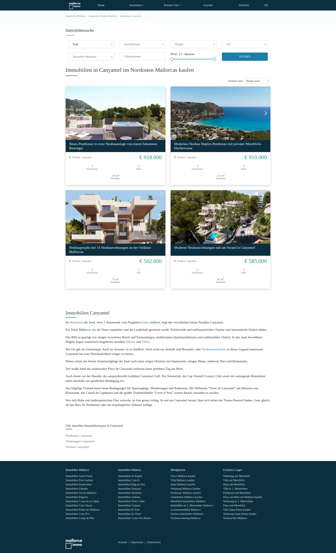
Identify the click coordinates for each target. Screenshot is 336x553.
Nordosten (76, 322)
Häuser (130, 342)
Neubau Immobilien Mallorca (187, 513)
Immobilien (135, 5)
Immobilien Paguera (77, 497)
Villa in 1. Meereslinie (235, 488)
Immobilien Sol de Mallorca (81, 492)
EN (266, 14)
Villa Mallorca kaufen (183, 480)
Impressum (137, 542)
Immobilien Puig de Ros (131, 484)
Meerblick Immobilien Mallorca (188, 501)
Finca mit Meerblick (234, 505)
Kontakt (208, 5)
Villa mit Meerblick (233, 480)
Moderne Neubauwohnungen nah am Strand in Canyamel (214, 247)
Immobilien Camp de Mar (80, 518)
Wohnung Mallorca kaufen (185, 488)
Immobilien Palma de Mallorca (83, 509)
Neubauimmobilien (214, 349)
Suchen (245, 56)
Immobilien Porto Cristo (131, 501)
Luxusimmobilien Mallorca (186, 509)
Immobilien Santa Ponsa (79, 476)
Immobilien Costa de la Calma (82, 501)
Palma (145, 322)
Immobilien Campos (129, 505)
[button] (91, 44)
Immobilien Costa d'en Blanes (134, 518)
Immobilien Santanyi (129, 488)
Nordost (76, 157)
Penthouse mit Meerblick (237, 492)
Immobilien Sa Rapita (130, 476)
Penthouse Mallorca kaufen (186, 492)
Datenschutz (154, 542)
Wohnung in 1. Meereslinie (238, 501)
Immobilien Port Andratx (79, 480)
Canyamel (86, 157)
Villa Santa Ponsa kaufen (237, 509)
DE (266, 5)
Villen (145, 342)
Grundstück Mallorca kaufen (186, 497)
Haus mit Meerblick (234, 484)
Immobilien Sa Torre (129, 513)
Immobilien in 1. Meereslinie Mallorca (192, 505)
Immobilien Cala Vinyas (79, 505)
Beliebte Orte (171, 5)
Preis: (174, 54)
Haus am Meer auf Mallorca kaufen (242, 497)
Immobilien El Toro (129, 509)
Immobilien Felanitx (77, 488)
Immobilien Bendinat (129, 492)
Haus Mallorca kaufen (183, 484)
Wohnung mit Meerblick (236, 476)
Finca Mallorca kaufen (183, 476)
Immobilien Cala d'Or (78, 513)
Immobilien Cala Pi (128, 480)
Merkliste (244, 5)
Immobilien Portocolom (79, 484)
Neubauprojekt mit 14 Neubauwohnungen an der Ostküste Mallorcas (110, 250)
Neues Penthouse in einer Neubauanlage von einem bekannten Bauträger (113, 146)
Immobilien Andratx (129, 497)
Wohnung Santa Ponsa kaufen (239, 513)
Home (101, 5)
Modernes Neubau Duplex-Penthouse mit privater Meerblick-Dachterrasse (218, 146)
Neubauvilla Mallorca (235, 518)
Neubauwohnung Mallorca (185, 518)
